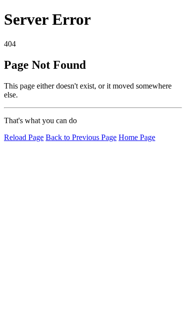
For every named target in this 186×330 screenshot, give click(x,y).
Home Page (137, 137)
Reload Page (24, 137)
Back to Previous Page (81, 137)
